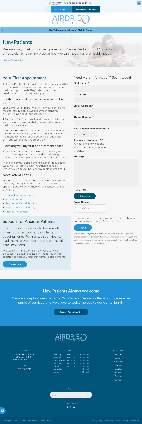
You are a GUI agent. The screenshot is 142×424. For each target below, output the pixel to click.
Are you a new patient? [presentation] (88, 140)
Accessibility (108, 421)
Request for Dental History (20, 207)
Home (118, 354)
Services (118, 361)
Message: (79, 156)
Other (80, 151)
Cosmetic (118, 365)
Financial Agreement (17, 211)
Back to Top (134, 421)
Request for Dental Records (21, 203)
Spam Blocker (82, 202)
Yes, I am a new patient (90, 143)
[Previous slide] (2, 30)
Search (117, 421)
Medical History (13, 199)
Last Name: (81, 94)
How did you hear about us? (91, 128)
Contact (118, 380)
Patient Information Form (19, 195)
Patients (118, 372)
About (118, 358)
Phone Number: (84, 117)
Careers (118, 376)
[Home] (71, 19)
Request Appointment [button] (86, 9)
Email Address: (83, 106)
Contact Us (14, 264)
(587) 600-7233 (23, 369)
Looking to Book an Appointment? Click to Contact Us (71, 30)
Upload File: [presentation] (81, 190)
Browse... (84, 196)
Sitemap (125, 421)
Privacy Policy (113, 221)
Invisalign (118, 369)
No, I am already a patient (92, 147)
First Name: (81, 83)
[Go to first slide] (140, 30)
